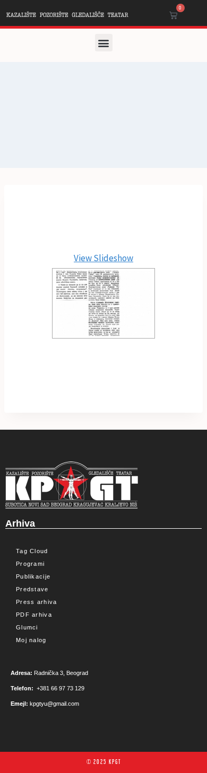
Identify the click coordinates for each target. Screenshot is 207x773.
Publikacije (33, 576)
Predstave (32, 589)
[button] (104, 42)
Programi (30, 564)
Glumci (27, 627)
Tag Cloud (32, 551)
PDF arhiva (34, 614)
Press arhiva (36, 602)
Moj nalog (31, 640)
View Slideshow (103, 258)
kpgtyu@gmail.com (54, 703)
